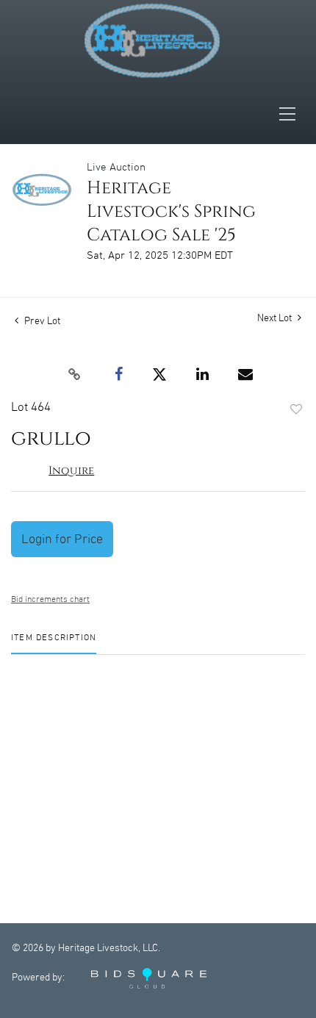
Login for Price (62, 539)
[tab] (53, 643)
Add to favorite (296, 410)
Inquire (71, 470)
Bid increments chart (50, 599)
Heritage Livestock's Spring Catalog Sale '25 (171, 211)
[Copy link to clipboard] (74, 375)
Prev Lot (41, 321)
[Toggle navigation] (292, 114)
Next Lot (275, 318)
